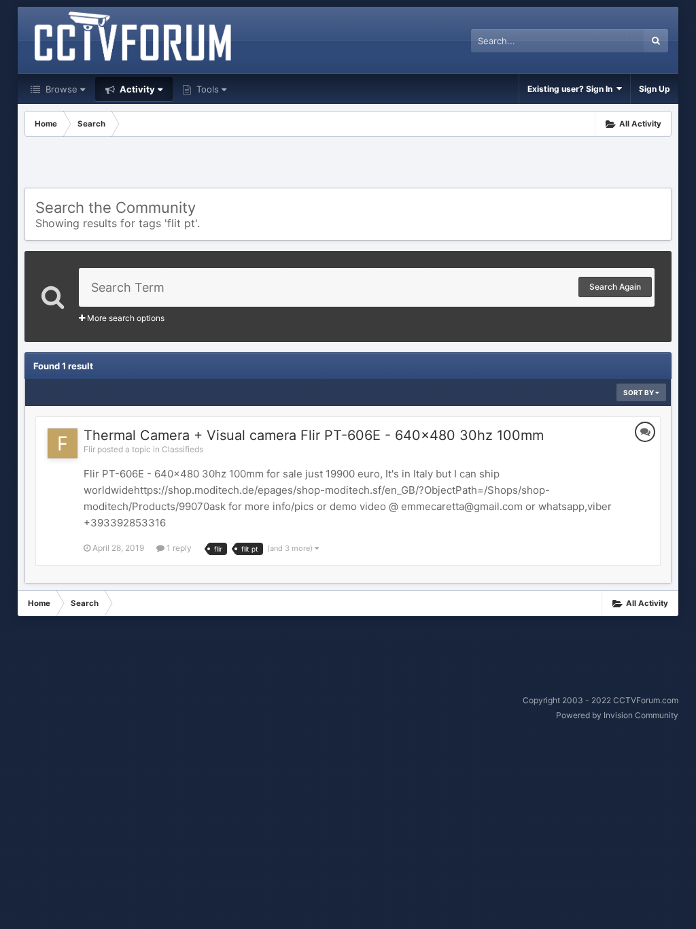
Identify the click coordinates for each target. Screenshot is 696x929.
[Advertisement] (348, 163)
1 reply (178, 548)
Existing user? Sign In (571, 89)
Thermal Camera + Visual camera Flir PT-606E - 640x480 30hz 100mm (314, 435)
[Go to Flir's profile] (62, 443)
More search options (124, 318)
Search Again (615, 287)
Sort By (639, 392)
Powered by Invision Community (617, 715)
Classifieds (182, 449)
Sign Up (654, 89)
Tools (206, 89)
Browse (60, 89)
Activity (136, 89)
